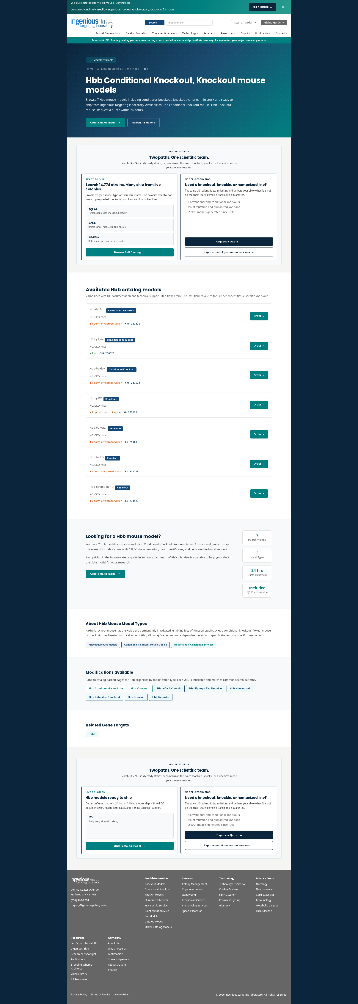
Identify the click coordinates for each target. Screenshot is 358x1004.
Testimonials (115, 954)
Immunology (263, 900)
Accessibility (121, 994)
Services (208, 33)
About (244, 33)
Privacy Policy (79, 994)
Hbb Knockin (136, 697)
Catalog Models (135, 33)
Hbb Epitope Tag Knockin (205, 688)
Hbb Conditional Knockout (106, 688)
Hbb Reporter (160, 697)
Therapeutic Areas (163, 33)
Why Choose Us (117, 948)
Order (257, 316)
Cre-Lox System (228, 889)
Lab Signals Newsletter (85, 943)
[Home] (92, 22)
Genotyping (189, 894)
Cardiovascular (265, 894)
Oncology (261, 884)
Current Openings (119, 959)
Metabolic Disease (267, 905)
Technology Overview (232, 884)
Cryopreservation (192, 889)
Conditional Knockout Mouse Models (145, 644)
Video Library (79, 974)
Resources (227, 33)
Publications (263, 33)
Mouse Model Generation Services (193, 644)
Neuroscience (264, 889)
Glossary (224, 905)
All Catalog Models (109, 69)
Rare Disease (264, 911)
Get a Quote (262, 7)
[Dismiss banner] (283, 7)
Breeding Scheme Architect (81, 966)
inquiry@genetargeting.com (88, 905)
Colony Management (194, 884)
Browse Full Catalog (129, 252)
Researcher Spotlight (83, 954)
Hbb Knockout (140, 688)
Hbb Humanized (240, 688)
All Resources (79, 979)
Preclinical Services (193, 900)
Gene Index (132, 69)
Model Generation (107, 33)
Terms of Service (101, 994)
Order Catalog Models (158, 927)
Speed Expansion (192, 911)
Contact (280, 33)
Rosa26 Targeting (229, 900)
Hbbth (92, 734)
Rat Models (151, 916)
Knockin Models (154, 894)
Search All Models (143, 122)
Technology (189, 33)
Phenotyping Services (195, 905)
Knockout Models (155, 884)
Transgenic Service (156, 905)
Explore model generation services (229, 251)
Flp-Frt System (227, 894)
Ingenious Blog (80, 948)
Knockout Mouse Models (103, 644)
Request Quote (117, 964)
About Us (113, 943)
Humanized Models (156, 900)
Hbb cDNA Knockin (169, 688)
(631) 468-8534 (80, 900)
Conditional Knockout (157, 889)
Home (89, 69)
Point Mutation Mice (157, 911)
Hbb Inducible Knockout (104, 697)
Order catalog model (103, 122)
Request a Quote (229, 241)
